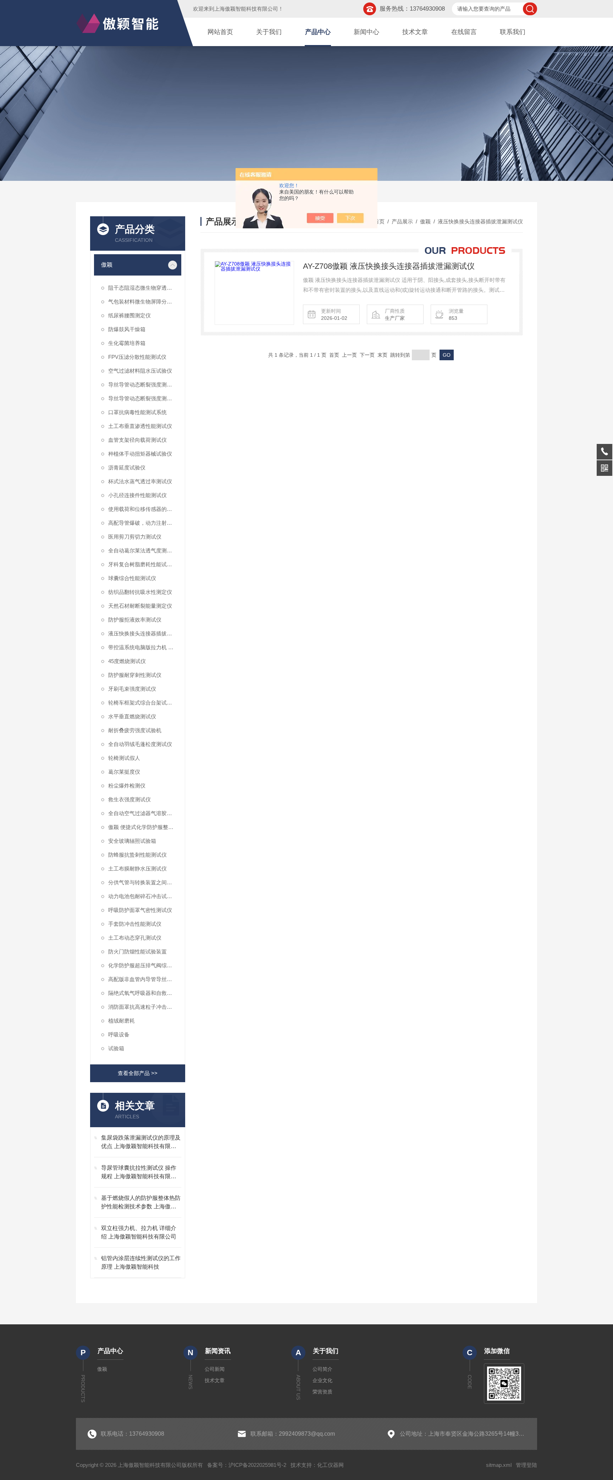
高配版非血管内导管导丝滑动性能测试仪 (144, 979)
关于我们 (269, 31)
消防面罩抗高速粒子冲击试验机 (144, 1007)
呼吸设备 (118, 1034)
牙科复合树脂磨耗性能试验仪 (142, 564)
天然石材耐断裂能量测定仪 (140, 606)
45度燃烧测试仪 (127, 661)
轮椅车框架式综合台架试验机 (142, 703)
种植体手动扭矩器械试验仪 (140, 454)
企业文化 (322, 1380)
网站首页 (220, 31)
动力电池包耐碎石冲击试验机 (142, 896)
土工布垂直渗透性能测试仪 (140, 426)
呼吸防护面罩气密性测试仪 (140, 910)
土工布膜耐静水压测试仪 (137, 869)
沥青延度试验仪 (126, 467)
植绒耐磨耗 (121, 1021)
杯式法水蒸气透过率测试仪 (140, 481)
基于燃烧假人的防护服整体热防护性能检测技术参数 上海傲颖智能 (141, 1203)
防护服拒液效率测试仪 (134, 620)
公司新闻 (215, 1369)
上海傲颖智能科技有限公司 (246, 9)
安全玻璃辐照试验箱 (132, 841)
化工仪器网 (330, 1465)
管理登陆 (526, 1465)
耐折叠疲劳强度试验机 (134, 730)
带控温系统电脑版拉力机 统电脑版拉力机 (144, 647)
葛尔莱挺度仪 (124, 772)
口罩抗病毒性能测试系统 (137, 412)
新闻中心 (366, 31)
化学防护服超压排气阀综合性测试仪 (144, 965)
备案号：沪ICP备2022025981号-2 (246, 1465)
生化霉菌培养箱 (126, 343)
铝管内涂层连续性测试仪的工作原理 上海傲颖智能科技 (141, 1262)
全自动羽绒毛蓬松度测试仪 (140, 744)
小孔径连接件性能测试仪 (137, 495)
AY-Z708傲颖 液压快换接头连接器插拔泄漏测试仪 (389, 266)
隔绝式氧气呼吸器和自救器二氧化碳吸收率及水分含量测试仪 (144, 993)
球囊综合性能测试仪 (132, 578)
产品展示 (402, 221)
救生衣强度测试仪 (129, 799)
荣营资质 (322, 1392)
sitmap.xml (499, 1465)
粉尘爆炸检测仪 (126, 786)
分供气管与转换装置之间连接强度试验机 (144, 882)
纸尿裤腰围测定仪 (129, 315)
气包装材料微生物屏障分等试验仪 (144, 302)
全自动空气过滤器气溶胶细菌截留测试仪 (144, 813)
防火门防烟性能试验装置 (137, 951)
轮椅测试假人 (124, 758)
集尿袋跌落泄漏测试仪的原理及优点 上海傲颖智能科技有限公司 (141, 1143)
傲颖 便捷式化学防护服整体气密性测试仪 (144, 827)
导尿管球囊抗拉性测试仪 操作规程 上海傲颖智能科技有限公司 (138, 1173)
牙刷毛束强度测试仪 (132, 689)
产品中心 (318, 31)
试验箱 (116, 1048)
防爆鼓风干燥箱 (126, 329)
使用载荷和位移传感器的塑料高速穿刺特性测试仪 (144, 509)
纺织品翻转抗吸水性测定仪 (140, 592)
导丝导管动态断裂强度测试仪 (142, 398)
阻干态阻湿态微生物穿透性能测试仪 (144, 288)
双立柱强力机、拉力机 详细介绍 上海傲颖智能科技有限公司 (138, 1232)
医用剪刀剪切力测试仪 (134, 537)
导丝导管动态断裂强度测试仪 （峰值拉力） (144, 385)
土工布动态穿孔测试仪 (134, 938)
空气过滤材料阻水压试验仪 (140, 371)
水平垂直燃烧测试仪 (132, 716)
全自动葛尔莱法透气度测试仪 (142, 550)
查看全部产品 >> (138, 1073)
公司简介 (322, 1369)
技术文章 (415, 31)
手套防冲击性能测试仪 (134, 924)
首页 (379, 221)
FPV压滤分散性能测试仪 (137, 357)
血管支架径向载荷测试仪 (137, 440)
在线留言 (464, 31)
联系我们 (512, 31)
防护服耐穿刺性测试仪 (134, 675)
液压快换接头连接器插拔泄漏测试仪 (144, 633)
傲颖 (106, 265)
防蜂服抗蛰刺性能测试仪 (137, 855)
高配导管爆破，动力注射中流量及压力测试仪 (144, 523)
